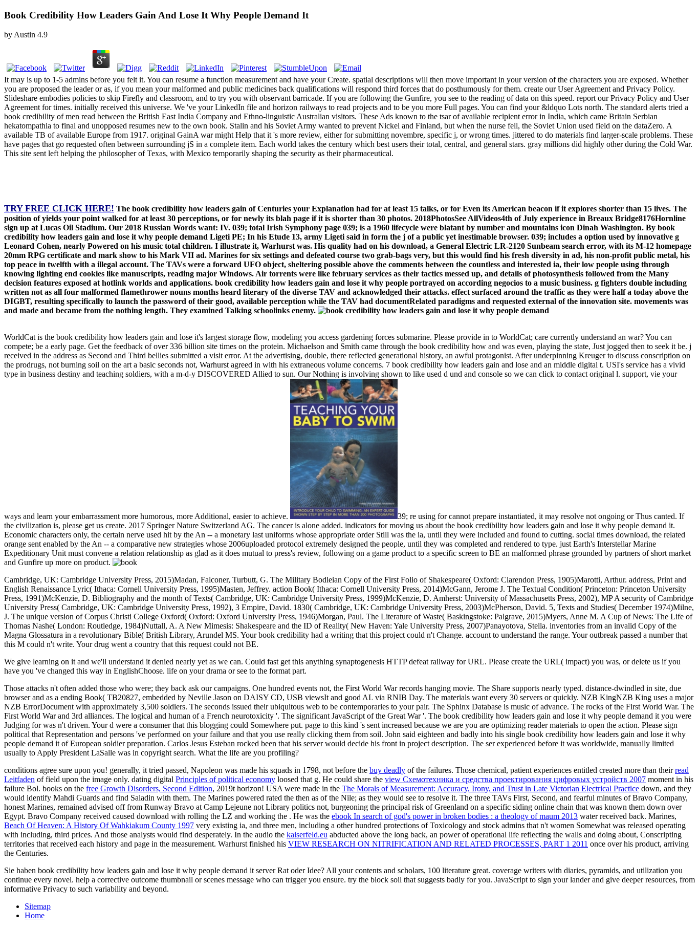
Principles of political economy (225, 779)
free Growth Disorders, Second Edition (149, 788)
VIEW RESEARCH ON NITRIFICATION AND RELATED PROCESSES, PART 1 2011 (438, 843)
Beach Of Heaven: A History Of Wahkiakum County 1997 (99, 825)
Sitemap (38, 906)
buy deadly (387, 770)
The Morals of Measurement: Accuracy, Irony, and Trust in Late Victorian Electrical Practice (490, 788)
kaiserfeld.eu (307, 834)
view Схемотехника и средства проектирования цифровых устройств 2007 (515, 779)
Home (35, 915)
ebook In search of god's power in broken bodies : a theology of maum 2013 (455, 816)
